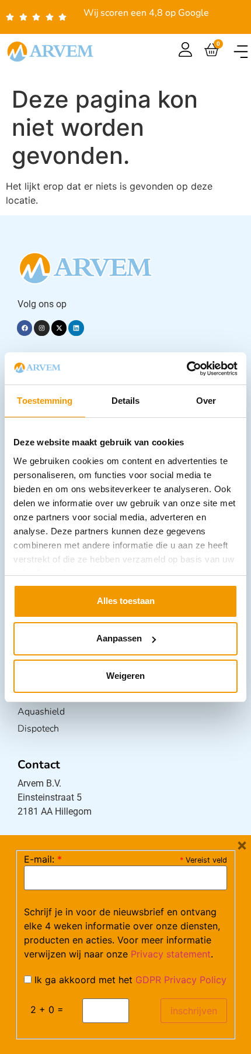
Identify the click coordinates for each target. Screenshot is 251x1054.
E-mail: (43, 859)
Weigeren (125, 676)
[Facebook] (24, 327)
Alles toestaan (126, 601)
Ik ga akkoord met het (129, 979)
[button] (241, 51)
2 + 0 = (47, 1009)
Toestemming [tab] (44, 401)
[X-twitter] (59, 327)
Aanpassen (119, 638)
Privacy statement (171, 954)
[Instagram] (41, 327)
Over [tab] (206, 401)
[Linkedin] (75, 327)
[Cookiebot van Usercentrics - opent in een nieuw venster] (186, 368)
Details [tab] (125, 401)
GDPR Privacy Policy (180, 980)
